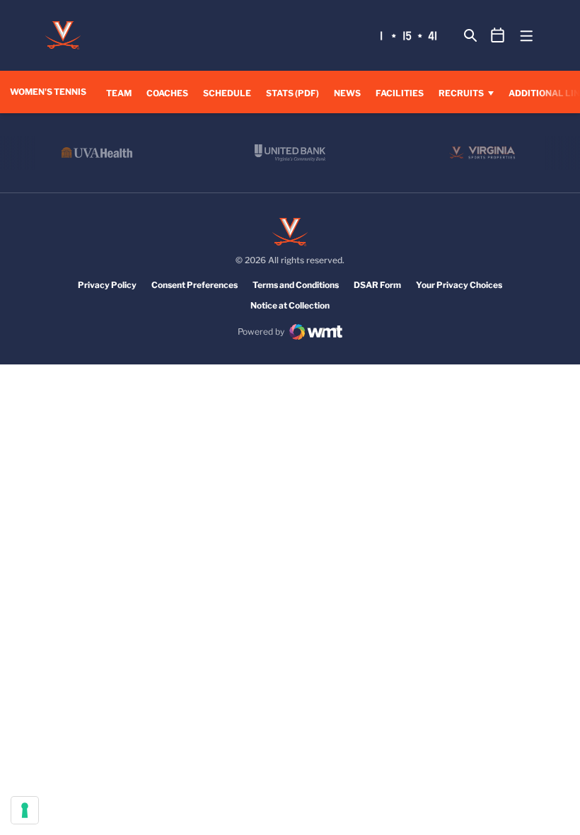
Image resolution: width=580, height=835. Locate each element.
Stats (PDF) (292, 93)
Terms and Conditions (296, 285)
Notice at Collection (290, 305)
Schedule (227, 93)
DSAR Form (377, 285)
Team (119, 93)
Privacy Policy (107, 285)
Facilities (400, 93)
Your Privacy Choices (459, 285)
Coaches (167, 93)
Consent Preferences (194, 285)
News (347, 93)
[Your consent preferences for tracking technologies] (24, 810)
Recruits (461, 93)
